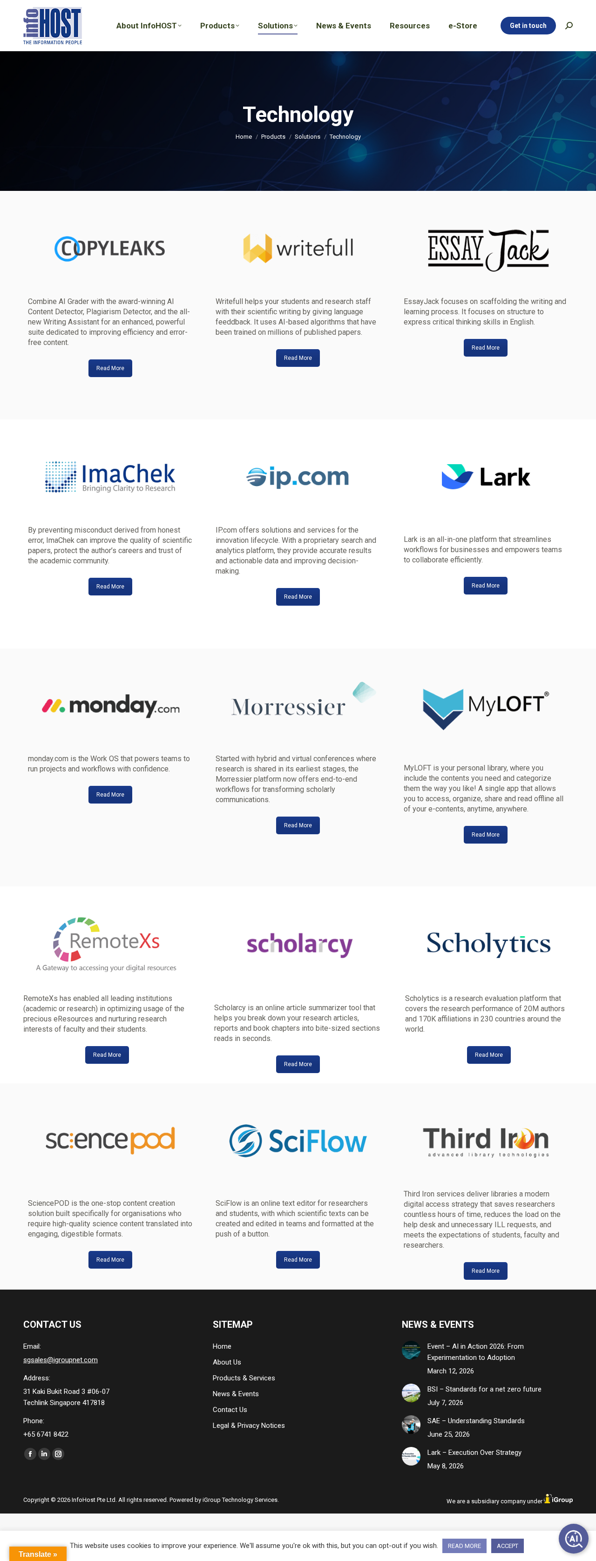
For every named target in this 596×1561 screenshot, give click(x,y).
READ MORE (464, 1545)
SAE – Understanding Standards (476, 1421)
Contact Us (230, 1410)
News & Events (236, 1394)
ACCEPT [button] (507, 1545)
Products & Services (244, 1378)
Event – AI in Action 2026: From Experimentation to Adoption (475, 1352)
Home (222, 1346)
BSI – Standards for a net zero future (484, 1389)
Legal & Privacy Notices (249, 1425)
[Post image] (411, 1350)
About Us (227, 1362)
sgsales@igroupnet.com (60, 1360)
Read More (110, 368)
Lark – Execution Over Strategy (474, 1452)
